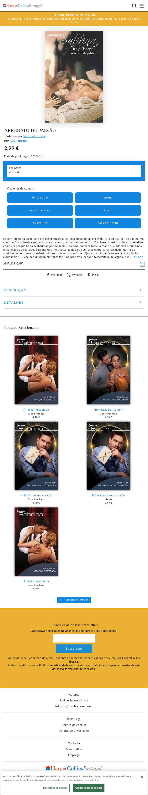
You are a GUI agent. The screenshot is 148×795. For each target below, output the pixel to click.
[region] (74, 783)
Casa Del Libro (108, 223)
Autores (74, 694)
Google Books (40, 210)
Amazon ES (40, 223)
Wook (108, 198)
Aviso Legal (74, 719)
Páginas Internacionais (74, 700)
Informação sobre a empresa (74, 706)
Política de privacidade (74, 730)
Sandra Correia (34, 136)
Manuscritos (74, 749)
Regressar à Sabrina (77, 600)
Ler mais (138, 257)
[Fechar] (142, 777)
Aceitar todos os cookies (88, 787)
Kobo (108, 210)
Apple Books (40, 198)
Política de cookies (74, 725)
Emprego (74, 755)
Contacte (74, 743)
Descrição (15, 290)
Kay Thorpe (18, 140)
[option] (74, 18)
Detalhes (14, 302)
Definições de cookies (55, 787)
